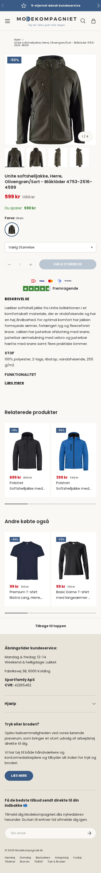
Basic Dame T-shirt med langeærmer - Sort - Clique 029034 (73, 600)
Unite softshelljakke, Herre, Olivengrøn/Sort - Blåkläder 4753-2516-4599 (54, 44)
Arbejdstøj (62, 857)
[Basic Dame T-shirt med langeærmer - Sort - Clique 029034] (74, 560)
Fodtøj (77, 857)
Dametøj (25, 857)
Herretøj (10, 857)
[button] (93, 21)
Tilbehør (10, 861)
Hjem (17, 39)
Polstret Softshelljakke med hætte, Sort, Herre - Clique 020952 (27, 491)
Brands (25, 861)
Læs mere (14, 382)
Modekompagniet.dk (29, 850)
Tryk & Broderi (56, 861)
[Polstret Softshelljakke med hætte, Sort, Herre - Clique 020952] (27, 451)
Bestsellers (43, 857)
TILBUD (38, 861)
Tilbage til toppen (50, 626)
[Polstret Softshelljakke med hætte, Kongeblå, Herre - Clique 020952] (74, 451)
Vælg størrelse (68, 264)
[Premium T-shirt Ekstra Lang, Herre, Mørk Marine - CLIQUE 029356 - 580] (27, 560)
